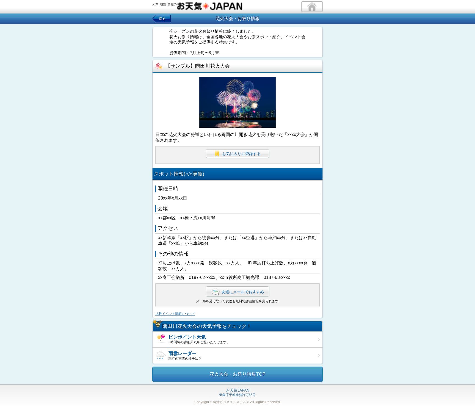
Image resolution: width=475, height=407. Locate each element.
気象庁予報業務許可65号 (237, 393)
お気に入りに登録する (241, 153)
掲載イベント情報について (175, 314)
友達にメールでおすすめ (243, 292)
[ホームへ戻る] (312, 6)
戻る (162, 19)
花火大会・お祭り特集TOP (237, 374)
